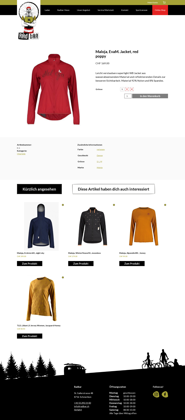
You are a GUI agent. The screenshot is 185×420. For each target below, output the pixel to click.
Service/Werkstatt (106, 10)
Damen (100, 155)
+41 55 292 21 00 (82, 403)
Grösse (99, 89)
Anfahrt (78, 409)
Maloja (100, 167)
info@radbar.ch (81, 406)
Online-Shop (160, 10)
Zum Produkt (29, 263)
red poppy (101, 149)
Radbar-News (63, 10)
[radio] (122, 89)
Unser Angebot (83, 10)
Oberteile (21, 154)
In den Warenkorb (150, 96)
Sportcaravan (141, 10)
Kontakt (124, 10)
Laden (47, 10)
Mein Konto (152, 2)
